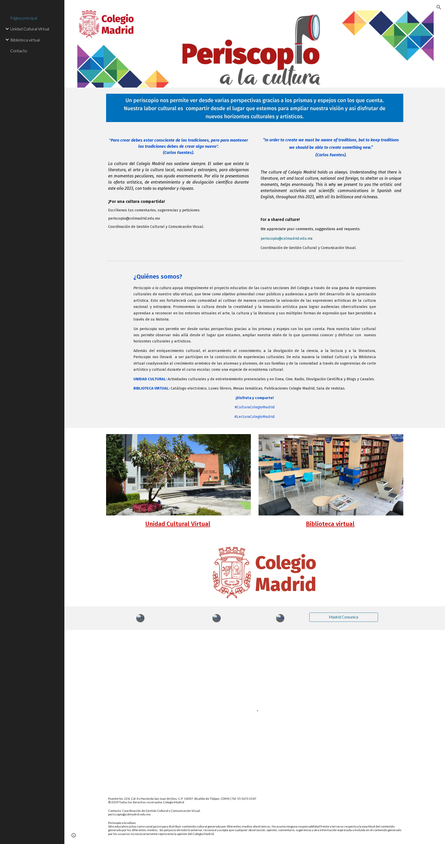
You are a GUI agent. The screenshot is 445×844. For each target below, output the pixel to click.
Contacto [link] (18, 50)
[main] (178, 182)
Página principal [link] (23, 17)
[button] (439, 7)
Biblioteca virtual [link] (25, 39)
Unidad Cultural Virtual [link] (29, 28)
